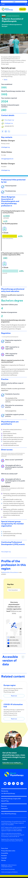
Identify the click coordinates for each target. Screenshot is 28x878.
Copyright (4, 858)
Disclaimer (4, 855)
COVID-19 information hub (13, 705)
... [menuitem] (20, 617)
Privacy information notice (8, 850)
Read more (14, 696)
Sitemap (3, 860)
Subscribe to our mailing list (11, 763)
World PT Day (5, 801)
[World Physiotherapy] (7, 9)
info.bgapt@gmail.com (7, 158)
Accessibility (4, 853)
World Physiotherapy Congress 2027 (11, 798)
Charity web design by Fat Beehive (9, 872)
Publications (4, 808)
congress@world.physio (6, 866)
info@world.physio (11, 865)
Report (9, 587)
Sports (5, 79)
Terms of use (4, 848)
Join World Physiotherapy (8, 793)
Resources (4, 806)
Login (14, 1)
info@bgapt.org (8, 123)
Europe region (10, 685)
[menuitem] (20, 617)
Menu (22, 9)
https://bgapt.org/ (9, 120)
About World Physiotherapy (8, 813)
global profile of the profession (10, 572)
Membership (4, 791)
